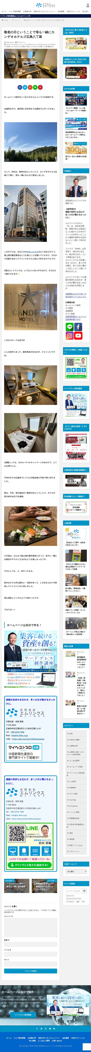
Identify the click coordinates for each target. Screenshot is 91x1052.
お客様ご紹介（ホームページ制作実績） (75, 753)
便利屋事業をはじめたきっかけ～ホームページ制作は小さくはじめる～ (75, 134)
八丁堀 (45, 46)
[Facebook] (20, 87)
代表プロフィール (73, 11)
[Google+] (30, 87)
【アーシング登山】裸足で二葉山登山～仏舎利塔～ (75, 633)
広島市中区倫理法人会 (75, 825)
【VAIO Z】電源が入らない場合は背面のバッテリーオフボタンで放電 (75, 566)
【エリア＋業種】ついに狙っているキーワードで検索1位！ (75, 110)
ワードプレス (70, 901)
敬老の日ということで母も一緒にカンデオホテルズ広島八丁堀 (44, 20)
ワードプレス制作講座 (75, 774)
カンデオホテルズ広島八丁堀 (19, 46)
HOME (6, 20)
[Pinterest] (40, 87)
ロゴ (83, 901)
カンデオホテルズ (41, 44)
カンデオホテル (30, 44)
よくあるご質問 (44, 1041)
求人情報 (85, 11)
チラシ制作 (73, 794)
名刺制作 (72, 788)
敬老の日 (50, 46)
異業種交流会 (74, 818)
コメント (8, 916)
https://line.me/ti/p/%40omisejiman (28, 738)
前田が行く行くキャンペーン (44, 11)
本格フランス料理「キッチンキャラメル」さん (75, 611)
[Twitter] (25, 87)
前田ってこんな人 (81, 143)
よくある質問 (74, 761)
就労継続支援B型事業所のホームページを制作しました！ (81, 662)
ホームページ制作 (76, 767)
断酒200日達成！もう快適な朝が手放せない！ (81, 709)
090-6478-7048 (17, 732)
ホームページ (70, 895)
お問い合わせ (57, 1041)
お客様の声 (27, 11)
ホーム (4, 11)
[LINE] (35, 87)
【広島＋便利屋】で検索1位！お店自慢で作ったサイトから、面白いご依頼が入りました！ (81, 686)
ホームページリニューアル (74, 898)
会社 (71, 734)
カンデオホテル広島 (36, 46)
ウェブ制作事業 (15, 11)
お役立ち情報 (82, 119)
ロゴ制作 (72, 781)
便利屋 (71, 839)
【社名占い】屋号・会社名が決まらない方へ (75, 543)
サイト (6, 959)
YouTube (72, 800)
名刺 (78, 901)
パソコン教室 (74, 812)
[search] (84, 890)
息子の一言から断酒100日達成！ (75, 157)
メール (7, 950)
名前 (6, 940)
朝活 (71, 833)
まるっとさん (32, 251)
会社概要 (61, 11)
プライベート (16, 20)
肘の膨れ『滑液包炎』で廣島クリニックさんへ (75, 589)
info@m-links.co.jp (19, 735)
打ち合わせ (73, 806)
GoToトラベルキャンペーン (15, 44)
